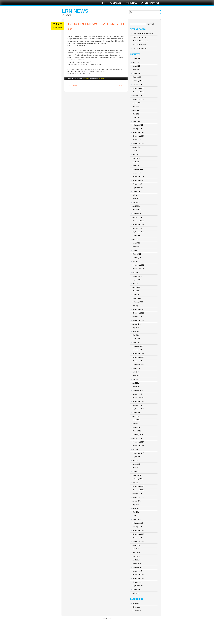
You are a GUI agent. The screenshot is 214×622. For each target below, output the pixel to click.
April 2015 (136, 560)
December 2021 (138, 265)
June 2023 (136, 199)
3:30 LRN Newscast (140, 48)
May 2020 (136, 335)
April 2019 (136, 383)
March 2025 (137, 121)
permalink (101, 78)
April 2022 (136, 250)
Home (103, 3)
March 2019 (137, 387)
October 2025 (137, 95)
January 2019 (137, 394)
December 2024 (138, 132)
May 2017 (136, 468)
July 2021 (136, 283)
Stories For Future (150, 3)
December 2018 (138, 398)
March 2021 (137, 298)
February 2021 (138, 302)
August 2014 (137, 589)
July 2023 (136, 195)
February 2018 (138, 434)
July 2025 (136, 106)
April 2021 (136, 294)
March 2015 (137, 563)
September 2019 (138, 364)
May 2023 (136, 202)
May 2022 (136, 247)
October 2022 (137, 228)
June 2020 (136, 331)
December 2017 (138, 442)
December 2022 (138, 221)
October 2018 (137, 405)
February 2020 (138, 346)
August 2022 (137, 235)
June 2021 (136, 287)
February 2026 (138, 81)
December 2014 (138, 575)
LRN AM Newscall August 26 (143, 33)
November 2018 (138, 401)
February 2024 (138, 169)
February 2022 (138, 258)
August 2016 (137, 501)
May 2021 (136, 291)
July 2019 (136, 372)
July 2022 (136, 239)
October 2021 (137, 272)
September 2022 (138, 232)
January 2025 (137, 129)
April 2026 (136, 73)
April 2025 (136, 118)
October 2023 (137, 184)
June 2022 (136, 243)
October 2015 (137, 538)
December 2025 (138, 88)
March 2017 (137, 475)
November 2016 (138, 490)
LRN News (75, 11)
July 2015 (136, 549)
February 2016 (138, 523)
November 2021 (138, 269)
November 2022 (138, 224)
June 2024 (136, 154)
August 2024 (137, 147)
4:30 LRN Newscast (140, 44)
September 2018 (138, 409)
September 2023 (138, 188)
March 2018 (137, 431)
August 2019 (137, 368)
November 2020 (138, 313)
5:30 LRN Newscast (140, 37)
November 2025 (138, 92)
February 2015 (138, 567)
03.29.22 (57, 24)
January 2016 (137, 527)
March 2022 (137, 254)
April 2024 (136, 162)
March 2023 (137, 210)
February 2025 (138, 125)
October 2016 (137, 493)
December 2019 (138, 353)
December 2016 (138, 486)
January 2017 (137, 482)
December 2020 (138, 309)
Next (121, 86)
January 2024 (137, 173)
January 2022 (137, 261)
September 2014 (138, 586)
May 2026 (136, 70)
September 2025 (138, 99)
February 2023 (138, 213)
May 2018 (136, 423)
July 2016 (136, 505)
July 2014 (136, 593)
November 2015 (138, 534)
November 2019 (138, 357)
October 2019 (137, 361)
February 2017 (138, 479)
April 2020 (136, 339)
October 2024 (137, 140)
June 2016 (136, 508)
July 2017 (136, 460)
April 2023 (136, 206)
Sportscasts (137, 611)
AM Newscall (115, 3)
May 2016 (136, 512)
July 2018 (136, 416)
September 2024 (138, 143)
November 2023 (138, 180)
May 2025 (136, 114)
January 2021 (137, 305)
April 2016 (136, 516)
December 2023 (138, 176)
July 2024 (136, 151)
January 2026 (137, 84)
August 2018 (137, 412)
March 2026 (137, 77)
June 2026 (136, 66)
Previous (72, 86)
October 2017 (137, 449)
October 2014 (137, 582)
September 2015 (138, 541)
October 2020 (137, 317)
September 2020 (138, 320)
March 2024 (137, 165)
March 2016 (137, 519)
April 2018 (136, 427)
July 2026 (136, 62)
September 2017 (138, 453)
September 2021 (138, 276)
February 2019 (138, 390)
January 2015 (137, 571)
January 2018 (137, 438)
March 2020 (137, 342)
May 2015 (136, 556)
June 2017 (136, 464)
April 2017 (136, 471)
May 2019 (136, 379)
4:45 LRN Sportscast (140, 41)
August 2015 (137, 545)
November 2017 (138, 446)
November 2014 (138, 578)
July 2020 (136, 328)
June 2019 (136, 376)
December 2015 (138, 530)
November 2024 (138, 136)
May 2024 (136, 158)
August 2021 (137, 280)
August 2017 (137, 457)
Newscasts (86, 78)
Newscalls (136, 603)
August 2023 (137, 191)
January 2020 (137, 350)
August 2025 (137, 103)
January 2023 (137, 217)
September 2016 (138, 497)
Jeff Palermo (58, 27)
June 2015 (136, 552)
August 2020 (137, 324)
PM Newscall (131, 3)
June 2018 (136, 420)
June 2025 (136, 110)
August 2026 (137, 59)
